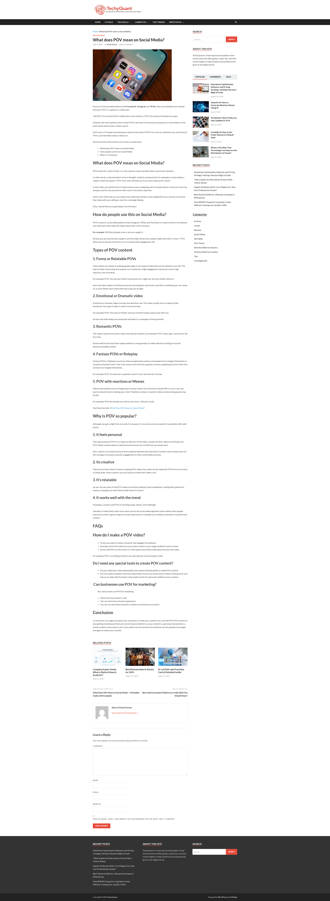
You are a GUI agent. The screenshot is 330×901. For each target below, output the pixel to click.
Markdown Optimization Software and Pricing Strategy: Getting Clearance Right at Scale (223, 88)
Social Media (199, 234)
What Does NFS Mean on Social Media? (127, 408)
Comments (215, 77)
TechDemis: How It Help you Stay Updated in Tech (224, 119)
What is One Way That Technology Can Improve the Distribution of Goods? (224, 150)
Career (197, 225)
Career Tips (140, 22)
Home (97, 22)
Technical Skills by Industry (206, 247)
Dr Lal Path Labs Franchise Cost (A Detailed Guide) (171, 671)
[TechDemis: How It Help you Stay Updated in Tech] (201, 118)
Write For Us (175, 22)
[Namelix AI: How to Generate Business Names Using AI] (201, 102)
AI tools (109, 22)
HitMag (234, 897)
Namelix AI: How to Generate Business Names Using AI (223, 105)
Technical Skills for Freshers (206, 252)
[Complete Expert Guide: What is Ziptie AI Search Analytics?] (107, 657)
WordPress (222, 897)
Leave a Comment (126, 44)
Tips (196, 256)
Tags (228, 77)
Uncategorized (99, 35)
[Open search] (236, 22)
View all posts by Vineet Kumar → (126, 713)
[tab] (200, 77)
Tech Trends (159, 22)
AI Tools (197, 221)
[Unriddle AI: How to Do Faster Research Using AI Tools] (201, 132)
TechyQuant (112, 897)
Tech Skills (122, 22)
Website (97, 804)
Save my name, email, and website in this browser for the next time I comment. (134, 819)
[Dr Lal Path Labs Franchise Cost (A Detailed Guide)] (173, 657)
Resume (197, 230)
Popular (200, 77)
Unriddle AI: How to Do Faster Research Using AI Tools (222, 135)
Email (96, 792)
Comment (98, 746)
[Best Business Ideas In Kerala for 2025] (140, 657)
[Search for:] (215, 39)
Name (96, 780)
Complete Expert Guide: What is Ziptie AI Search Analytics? (105, 672)
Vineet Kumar (112, 44)
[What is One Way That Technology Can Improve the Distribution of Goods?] (201, 148)
